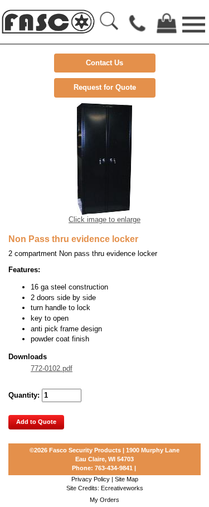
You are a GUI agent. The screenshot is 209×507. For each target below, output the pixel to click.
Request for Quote (105, 87)
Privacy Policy (90, 479)
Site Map (126, 479)
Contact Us (104, 63)
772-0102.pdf (51, 368)
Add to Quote (36, 421)
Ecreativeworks (122, 488)
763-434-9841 (114, 468)
